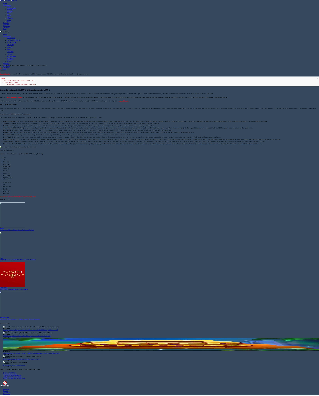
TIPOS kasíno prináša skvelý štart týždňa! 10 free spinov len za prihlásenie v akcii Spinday (27, 336)
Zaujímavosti (6, 392)
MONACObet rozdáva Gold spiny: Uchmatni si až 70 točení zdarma (21, 359)
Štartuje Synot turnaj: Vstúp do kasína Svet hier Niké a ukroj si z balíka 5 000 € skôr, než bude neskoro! (30, 330)
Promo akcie (6, 394)
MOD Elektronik (17, 196)
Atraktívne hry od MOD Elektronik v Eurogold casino (21, 84)
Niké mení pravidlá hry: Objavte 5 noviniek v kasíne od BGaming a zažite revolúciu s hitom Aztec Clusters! (31, 353)
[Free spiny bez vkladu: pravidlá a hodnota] (161, 362)
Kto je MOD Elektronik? (11, 82)
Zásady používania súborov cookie (12, 376)
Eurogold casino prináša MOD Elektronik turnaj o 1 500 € (18, 80)
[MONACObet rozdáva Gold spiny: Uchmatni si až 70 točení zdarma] (161, 356)
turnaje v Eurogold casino (29, 196)
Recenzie (5, 391)
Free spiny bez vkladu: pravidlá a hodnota (14, 365)
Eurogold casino (9, 196)
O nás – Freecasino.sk (9, 372)
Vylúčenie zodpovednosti (10, 373)
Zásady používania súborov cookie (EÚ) (14, 378)
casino (8, 74)
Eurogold (3, 74)
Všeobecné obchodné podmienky (12, 375)
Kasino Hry (6, 389)
